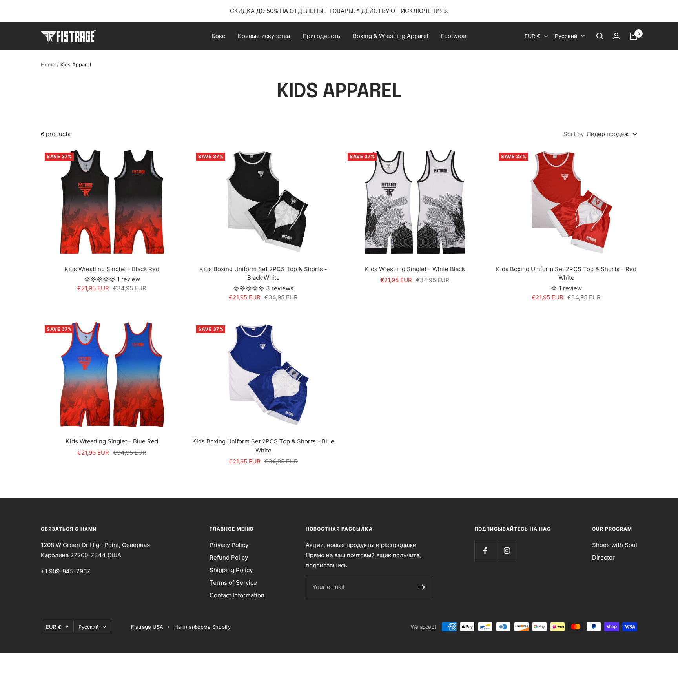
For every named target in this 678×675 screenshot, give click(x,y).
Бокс (218, 36)
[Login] (616, 36)
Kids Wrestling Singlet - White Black (415, 269)
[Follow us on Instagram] (507, 551)
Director (603, 557)
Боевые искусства (264, 36)
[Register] (422, 587)
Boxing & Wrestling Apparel (390, 36)
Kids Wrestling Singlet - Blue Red (112, 441)
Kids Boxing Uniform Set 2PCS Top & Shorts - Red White (566, 273)
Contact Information (237, 595)
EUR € (532, 36)
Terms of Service (233, 582)
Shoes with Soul (614, 545)
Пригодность (321, 36)
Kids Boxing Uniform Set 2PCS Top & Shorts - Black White (263, 273)
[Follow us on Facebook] (485, 551)
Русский (566, 36)
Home (48, 64)
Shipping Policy (231, 570)
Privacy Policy (229, 545)
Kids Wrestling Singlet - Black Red (111, 269)
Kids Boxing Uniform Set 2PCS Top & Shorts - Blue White (263, 446)
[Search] (599, 36)
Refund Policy (229, 557)
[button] (100, 279)
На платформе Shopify (202, 627)
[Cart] (633, 36)
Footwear (454, 36)
